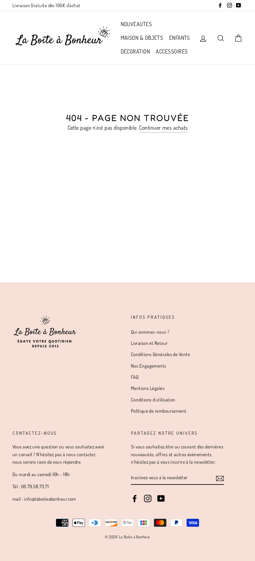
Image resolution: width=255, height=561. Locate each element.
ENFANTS (179, 37)
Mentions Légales (148, 388)
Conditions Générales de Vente (160, 354)
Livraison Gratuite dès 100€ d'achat (46, 5)
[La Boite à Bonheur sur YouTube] (161, 498)
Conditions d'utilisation (153, 399)
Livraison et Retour (149, 343)
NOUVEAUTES (136, 24)
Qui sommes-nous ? (150, 332)
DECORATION (135, 51)
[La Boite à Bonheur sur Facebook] (134, 498)
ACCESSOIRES (172, 51)
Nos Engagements (148, 366)
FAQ (134, 377)
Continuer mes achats (163, 127)
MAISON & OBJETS (142, 37)
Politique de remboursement (159, 411)
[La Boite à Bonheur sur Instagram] (147, 498)
